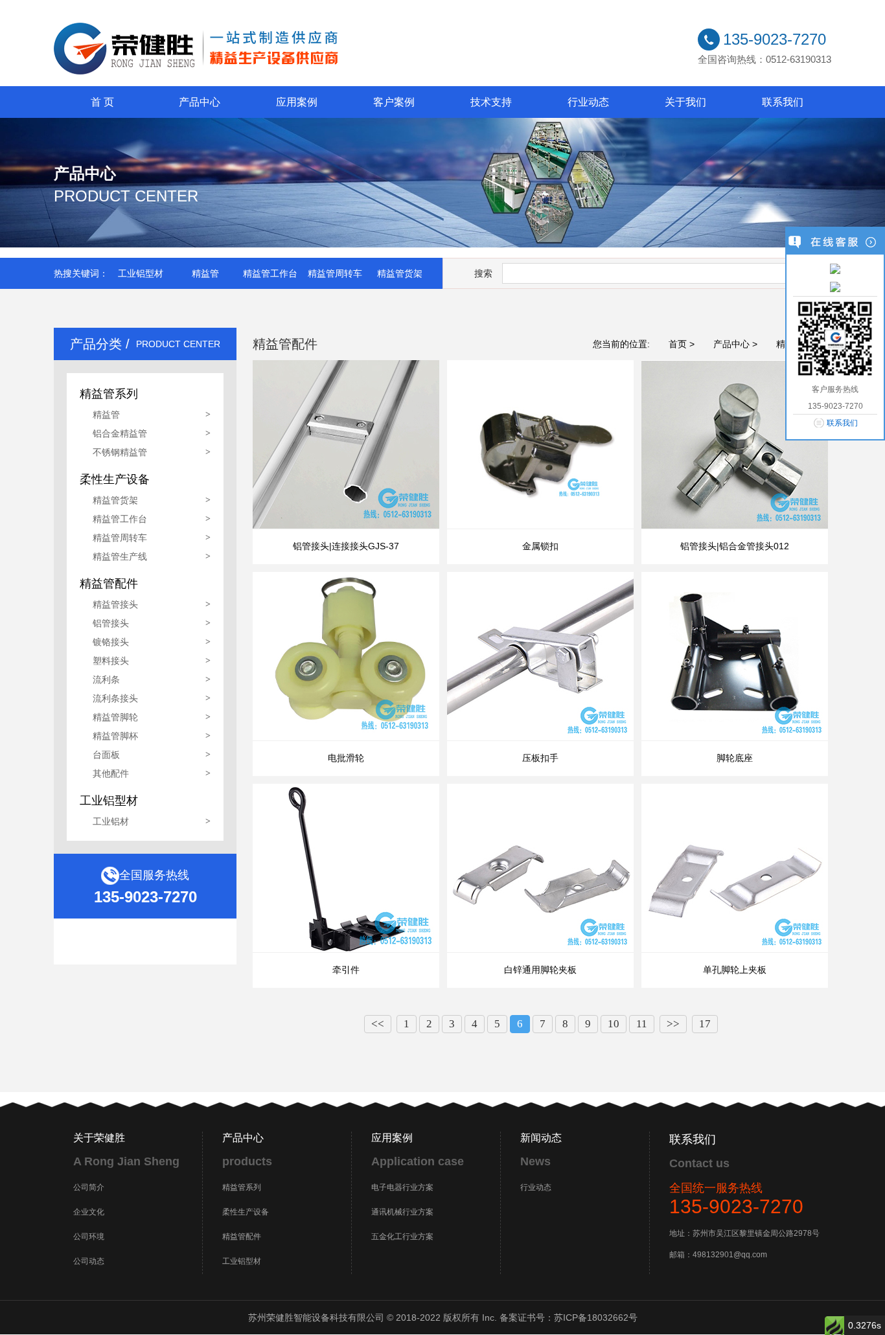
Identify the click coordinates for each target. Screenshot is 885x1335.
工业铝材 (111, 821)
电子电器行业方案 (402, 1187)
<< (377, 1024)
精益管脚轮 (115, 717)
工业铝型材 (140, 273)
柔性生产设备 (245, 1211)
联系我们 (782, 102)
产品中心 (199, 102)
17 (705, 1024)
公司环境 (88, 1236)
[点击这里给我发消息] (835, 268)
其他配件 (111, 773)
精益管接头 (115, 604)
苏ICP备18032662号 (596, 1317)
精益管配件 (241, 1236)
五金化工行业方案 (402, 1236)
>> (673, 1024)
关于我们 (685, 102)
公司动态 (88, 1261)
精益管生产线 (120, 556)
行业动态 (588, 102)
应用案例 (296, 102)
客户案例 (394, 102)
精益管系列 (241, 1187)
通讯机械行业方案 (402, 1211)
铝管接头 (111, 623)
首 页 (102, 102)
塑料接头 (111, 661)
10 (613, 1024)
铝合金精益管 (120, 433)
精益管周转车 (335, 273)
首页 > (682, 344)
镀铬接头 (111, 642)
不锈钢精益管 (120, 452)
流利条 (106, 679)
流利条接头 (115, 698)
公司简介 (88, 1187)
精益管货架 (399, 273)
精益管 (205, 273)
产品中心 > (735, 344)
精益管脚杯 (115, 736)
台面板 (106, 754)
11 (641, 1024)
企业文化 (88, 1211)
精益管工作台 (270, 273)
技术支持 (491, 102)
